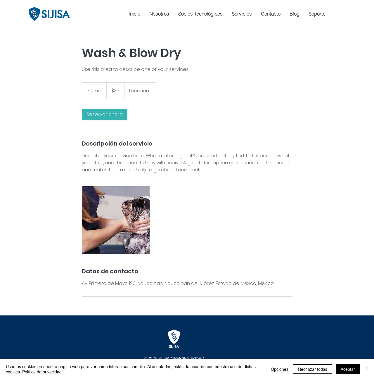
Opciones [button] (279, 369)
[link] (104, 114)
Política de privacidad (42, 372)
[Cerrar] (366, 369)
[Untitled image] (116, 220)
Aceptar (348, 369)
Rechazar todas (312, 369)
